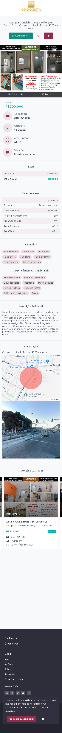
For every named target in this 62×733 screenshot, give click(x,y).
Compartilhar (22, 35)
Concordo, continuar (21, 719)
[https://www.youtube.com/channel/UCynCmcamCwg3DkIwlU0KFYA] (23, 693)
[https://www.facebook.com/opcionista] (12, 693)
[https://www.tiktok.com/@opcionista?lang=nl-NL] (29, 693)
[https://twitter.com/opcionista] (18, 693)
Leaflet (56, 399)
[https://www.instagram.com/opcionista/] (7, 693)
